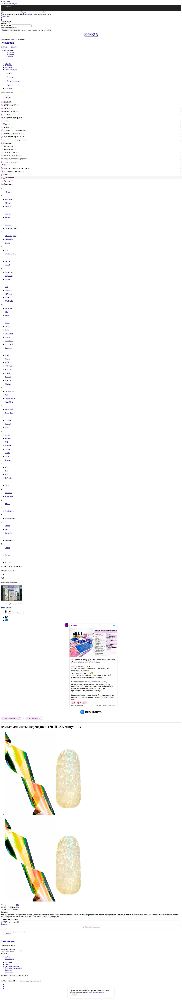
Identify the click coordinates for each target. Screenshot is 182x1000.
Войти (7, 957)
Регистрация (5, 16)
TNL (17, 905)
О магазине (9, 972)
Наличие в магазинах (92, 927)
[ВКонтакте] (2, 953)
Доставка (8, 67)
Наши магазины (8, 50)
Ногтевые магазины (12, 966)
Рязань (10, 56)
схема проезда (6, 607)
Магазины (8, 66)
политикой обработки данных (94, 992)
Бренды (8, 64)
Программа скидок (13, 81)
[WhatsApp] (9, 953)
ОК (75, 994)
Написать (13, 46)
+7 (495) (7, 43)
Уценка (9, 85)
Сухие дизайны (14, 718)
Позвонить (4, 46)
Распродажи (11, 77)
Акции (9, 73)
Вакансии (8, 970)
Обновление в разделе (9, 4)
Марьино (12, 54)
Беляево (11, 52)
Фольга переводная (34, 718)
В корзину (4, 924)
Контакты (8, 88)
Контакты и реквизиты (13, 968)
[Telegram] (6, 953)
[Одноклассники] (4, 953)
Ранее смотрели (8, 941)
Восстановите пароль (31, 14)
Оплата (7, 964)
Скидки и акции (11, 69)
